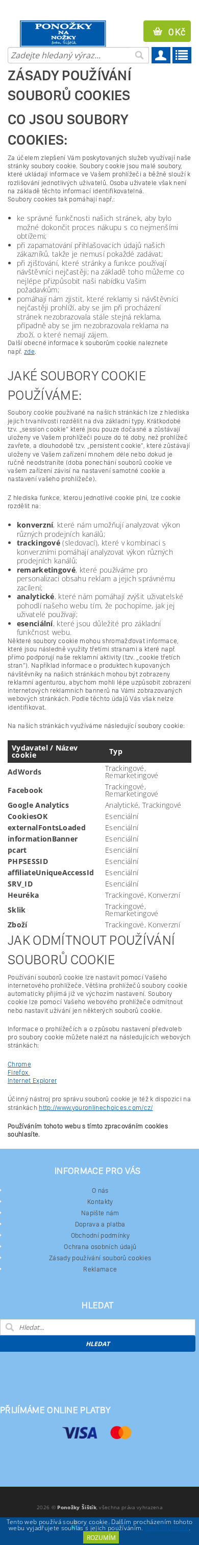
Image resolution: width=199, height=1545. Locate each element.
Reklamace (100, 1269)
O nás (100, 1190)
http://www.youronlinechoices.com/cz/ (96, 1107)
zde (29, 351)
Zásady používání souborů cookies (100, 1258)
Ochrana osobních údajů (100, 1247)
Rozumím (101, 1537)
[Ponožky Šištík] (50, 33)
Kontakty (100, 1202)
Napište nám (100, 1213)
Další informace (167, 1528)
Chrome (19, 1064)
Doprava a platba (100, 1224)
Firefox (19, 1072)
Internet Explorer (32, 1080)
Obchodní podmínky (100, 1235)
